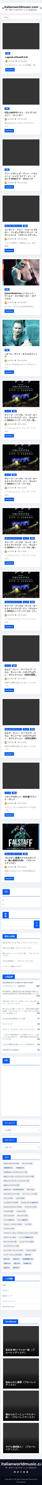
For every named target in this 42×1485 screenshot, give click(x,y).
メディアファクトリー (11, 1246)
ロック (8, 411)
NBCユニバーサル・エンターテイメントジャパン (19, 1176)
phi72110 (11, 61)
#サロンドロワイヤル (11, 1163)
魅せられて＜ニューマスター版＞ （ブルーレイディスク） (21, 1415)
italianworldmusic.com (21, 7)
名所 (28, 1255)
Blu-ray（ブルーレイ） (13, 226)
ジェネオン (21, 1211)
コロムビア (8, 1211)
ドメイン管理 (23, 1220)
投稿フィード (7, 1296)
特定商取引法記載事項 (11, 1050)
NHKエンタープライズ (11, 1185)
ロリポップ (30, 1250)
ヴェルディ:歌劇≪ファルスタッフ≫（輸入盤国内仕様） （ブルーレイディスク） (20, 860)
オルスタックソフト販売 (29, 1202)
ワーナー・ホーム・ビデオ (13, 1255)
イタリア (20, 1198)
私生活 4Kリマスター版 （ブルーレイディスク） (20, 943)
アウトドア (8, 1198)
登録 (4, 1285)
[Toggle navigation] (3, 8)
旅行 (7, 1259)
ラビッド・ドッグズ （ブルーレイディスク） (19, 1029)
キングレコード (30, 1207)
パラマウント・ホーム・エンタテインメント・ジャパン (20, 1233)
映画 (16, 1259)
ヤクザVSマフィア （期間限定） (15, 986)
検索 (6, 915)
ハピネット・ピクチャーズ (12, 1224)
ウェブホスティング (11, 1202)
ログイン (6, 1290)
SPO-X (30, 1189)
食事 (16, 1268)
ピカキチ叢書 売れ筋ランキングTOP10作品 (18, 1044)
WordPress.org (8, 1307)
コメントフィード (9, 1301)
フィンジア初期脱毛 (26, 1237)
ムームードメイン (26, 1241)
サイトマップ (7, 1024)
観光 (17, 1263)
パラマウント (9, 1228)
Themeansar (20, 1482)
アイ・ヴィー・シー (30, 1194)
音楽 (6, 1268)
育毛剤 (7, 1263)
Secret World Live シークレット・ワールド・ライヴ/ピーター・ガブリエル (20, 296)
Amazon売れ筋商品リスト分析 (14, 1019)
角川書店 (27, 1263)
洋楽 (7, 53)
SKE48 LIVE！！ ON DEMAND (14, 1189)
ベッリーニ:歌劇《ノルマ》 (13, 966)
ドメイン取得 (9, 1220)
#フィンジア (27, 1163)
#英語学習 (8, 1168)
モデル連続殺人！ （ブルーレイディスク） (18, 961)
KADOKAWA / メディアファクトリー (15, 1172)
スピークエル (9, 1215)
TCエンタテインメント (11, 1194)
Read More (10, 70)
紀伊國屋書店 (28, 1259)
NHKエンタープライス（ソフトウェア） (16, 1181)
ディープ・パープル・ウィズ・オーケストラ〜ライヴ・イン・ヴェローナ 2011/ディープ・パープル (21, 481)
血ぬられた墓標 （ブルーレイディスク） (18, 948)
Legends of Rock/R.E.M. (16, 57)
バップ (28, 1224)
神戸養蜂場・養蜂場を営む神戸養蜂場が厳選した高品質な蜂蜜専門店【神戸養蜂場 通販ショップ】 (21, 992)
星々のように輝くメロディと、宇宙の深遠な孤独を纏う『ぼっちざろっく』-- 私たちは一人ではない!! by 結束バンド (21, 1011)
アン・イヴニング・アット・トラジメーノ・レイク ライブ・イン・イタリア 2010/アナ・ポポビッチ (21, 176)
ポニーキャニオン (10, 1241)
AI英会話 (20, 1168)
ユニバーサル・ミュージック (13, 1250)
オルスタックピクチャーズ (12, 1207)
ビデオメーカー (10, 1237)
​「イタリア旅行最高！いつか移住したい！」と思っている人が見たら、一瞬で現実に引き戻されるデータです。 (21, 1037)
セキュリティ (22, 1215)
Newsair (32, 1479)
